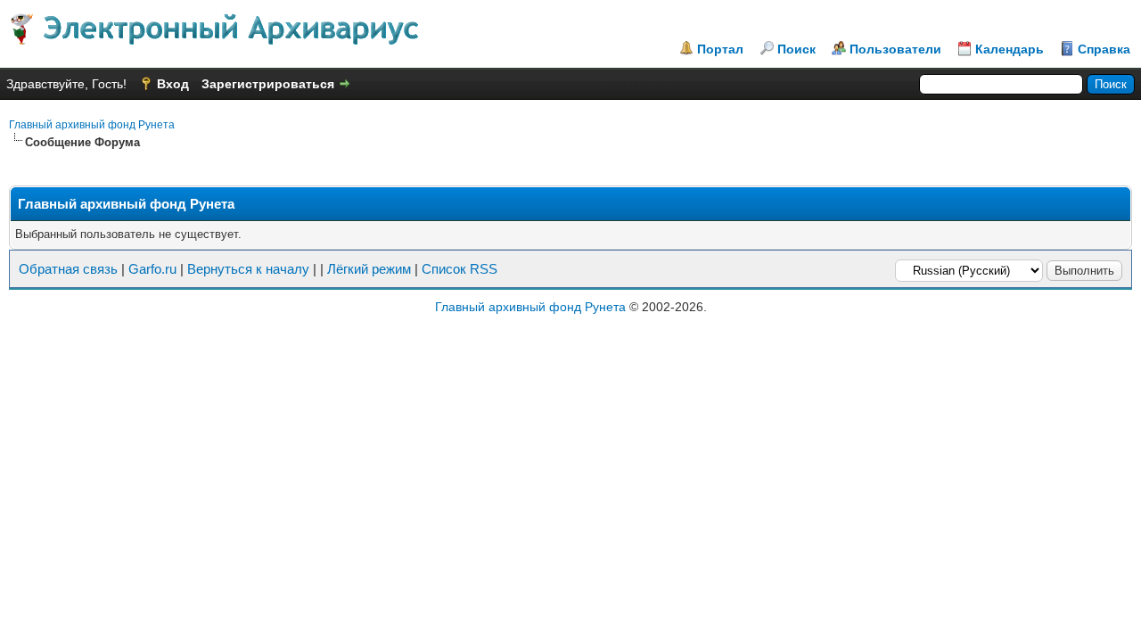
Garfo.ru (152, 268)
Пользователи (895, 49)
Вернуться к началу (248, 268)
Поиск (796, 49)
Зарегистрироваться (267, 84)
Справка (1104, 49)
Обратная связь (68, 268)
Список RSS (459, 268)
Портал (720, 49)
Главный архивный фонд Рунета (92, 125)
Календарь (1009, 49)
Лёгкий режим (369, 268)
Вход (173, 84)
